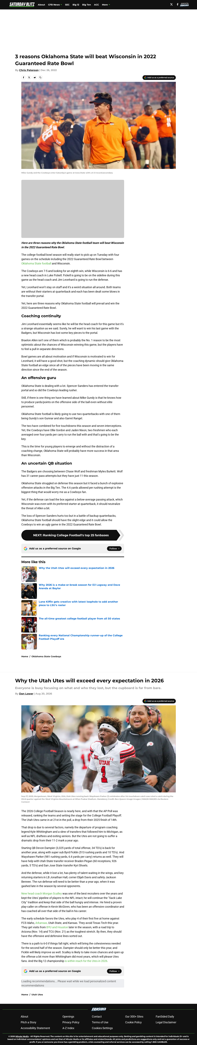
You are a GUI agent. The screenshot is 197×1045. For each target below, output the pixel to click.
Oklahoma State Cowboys (46, 656)
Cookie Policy (133, 1022)
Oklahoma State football (36, 263)
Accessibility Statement (35, 1028)
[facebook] (177, 4)
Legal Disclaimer (166, 1022)
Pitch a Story (28, 1022)
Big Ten (86, 4)
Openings (68, 1016)
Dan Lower (26, 693)
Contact (97, 1016)
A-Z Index (68, 1028)
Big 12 (76, 4)
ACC (96, 4)
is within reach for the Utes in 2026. (86, 961)
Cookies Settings (102, 1028)
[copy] (40, 77)
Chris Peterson (29, 70)
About (41, 4)
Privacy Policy (70, 1022)
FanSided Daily (165, 1016)
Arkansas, (41, 922)
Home (24, 656)
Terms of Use (100, 1022)
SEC (67, 4)
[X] (171, 4)
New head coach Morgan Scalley (41, 893)
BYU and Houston (57, 927)
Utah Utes (37, 994)
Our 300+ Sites (134, 1016)
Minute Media (22, 1036)
